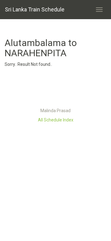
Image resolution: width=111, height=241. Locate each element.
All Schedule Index (55, 119)
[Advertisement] (55, 89)
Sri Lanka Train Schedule (34, 9)
